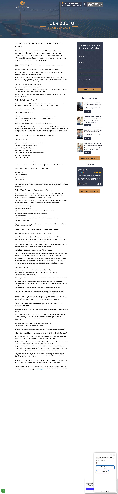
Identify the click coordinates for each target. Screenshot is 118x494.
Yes (61, 250)
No (57, 250)
